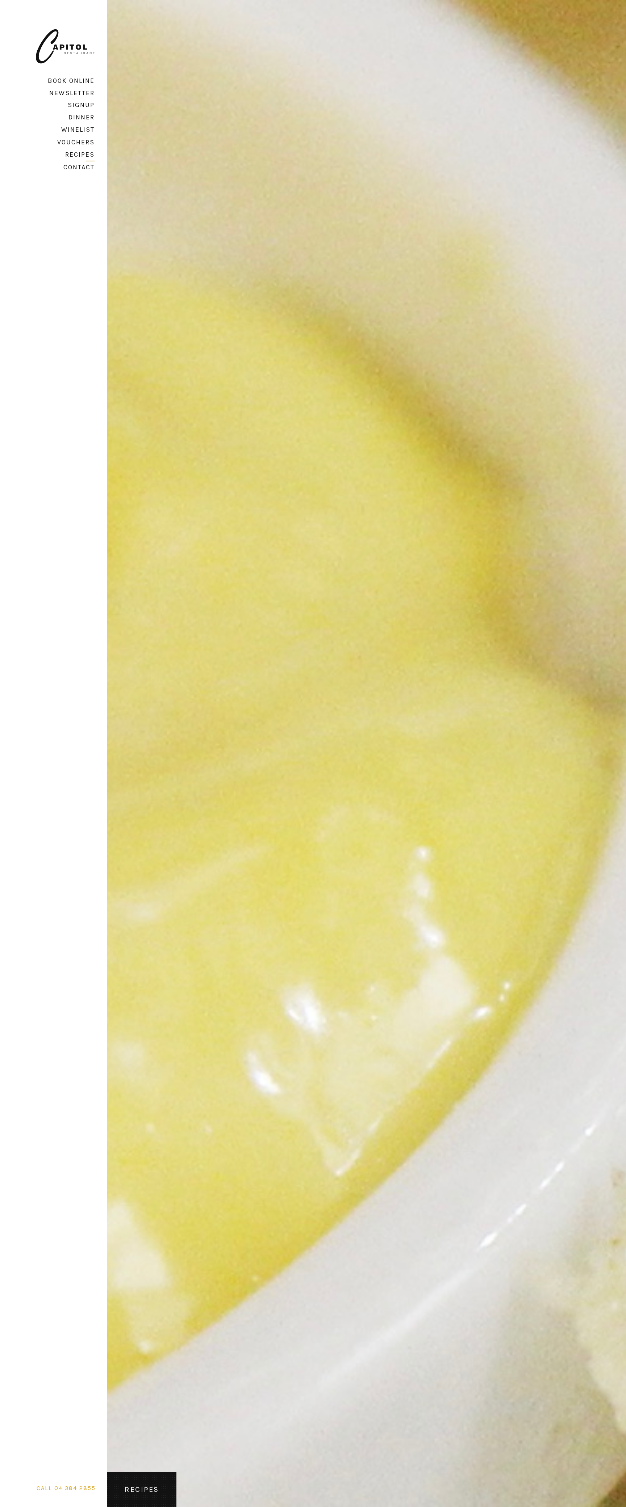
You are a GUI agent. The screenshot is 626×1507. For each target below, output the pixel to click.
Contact (79, 167)
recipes (80, 154)
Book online (71, 81)
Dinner (81, 117)
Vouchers (76, 142)
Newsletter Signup (72, 99)
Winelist (78, 130)
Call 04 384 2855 (66, 1488)
